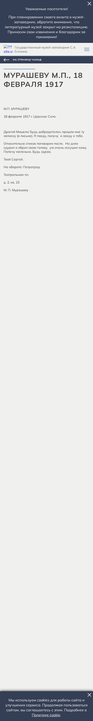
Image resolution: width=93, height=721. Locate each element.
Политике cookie (46, 715)
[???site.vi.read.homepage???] (8, 49)
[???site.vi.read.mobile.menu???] (86, 49)
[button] (89, 3)
